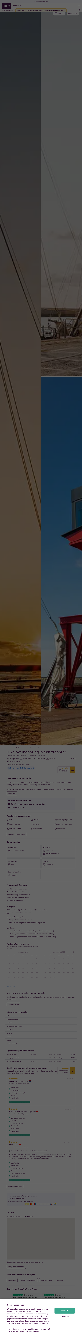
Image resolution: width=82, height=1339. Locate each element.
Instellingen (65, 1316)
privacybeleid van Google (37, 1323)
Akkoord (64, 1311)
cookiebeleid (15, 1323)
